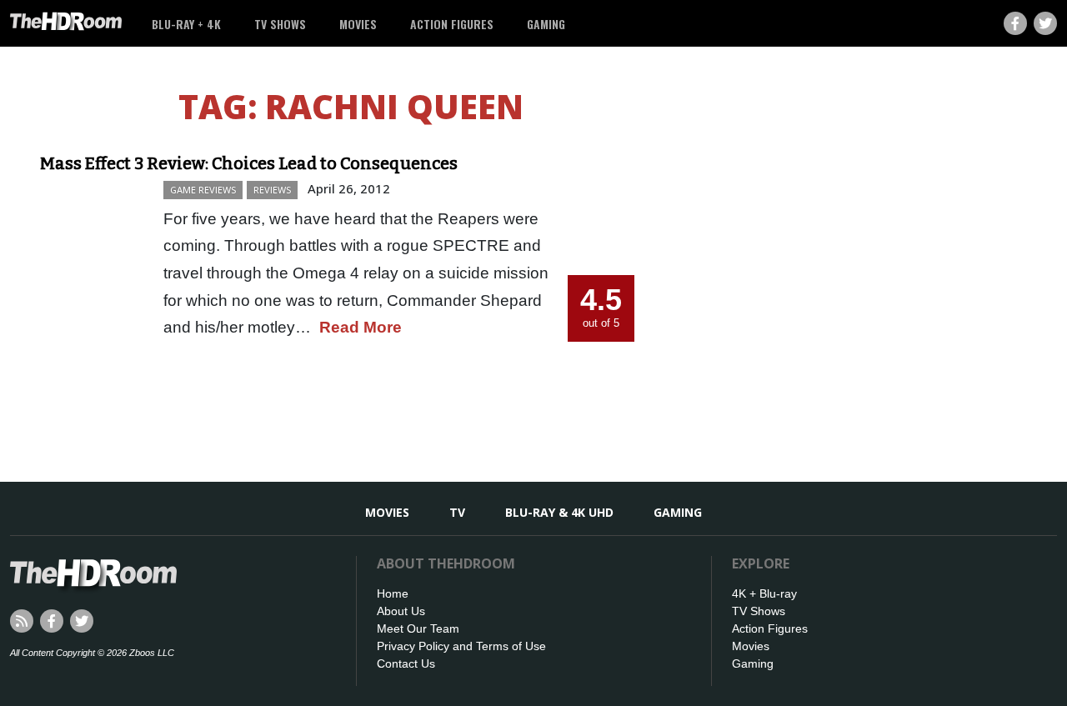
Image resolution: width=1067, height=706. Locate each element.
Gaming (546, 24)
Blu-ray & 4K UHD (559, 512)
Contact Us (406, 663)
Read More (360, 327)
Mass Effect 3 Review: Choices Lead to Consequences (249, 163)
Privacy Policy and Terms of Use (461, 646)
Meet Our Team (418, 628)
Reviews (272, 189)
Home (392, 593)
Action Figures (451, 24)
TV (457, 512)
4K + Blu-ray (764, 593)
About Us (401, 611)
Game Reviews (203, 189)
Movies (358, 24)
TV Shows (280, 24)
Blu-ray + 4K (186, 24)
